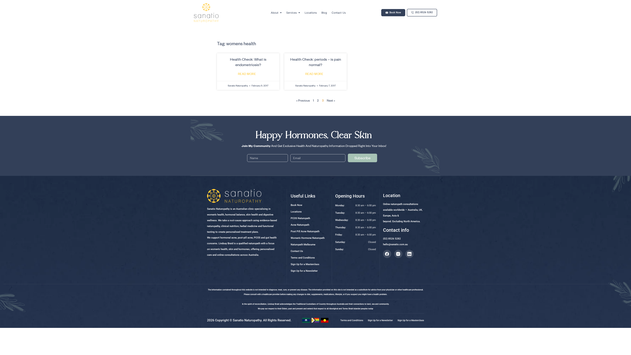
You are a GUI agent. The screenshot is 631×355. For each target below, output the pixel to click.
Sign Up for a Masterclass (305, 264)
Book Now (296, 205)
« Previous (303, 100)
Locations (311, 12)
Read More (247, 74)
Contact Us (339, 12)
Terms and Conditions (303, 257)
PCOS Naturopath (300, 218)
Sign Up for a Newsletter (304, 270)
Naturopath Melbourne (303, 244)
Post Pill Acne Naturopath (305, 231)
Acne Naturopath (300, 224)
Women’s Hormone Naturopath (308, 238)
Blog (324, 12)
